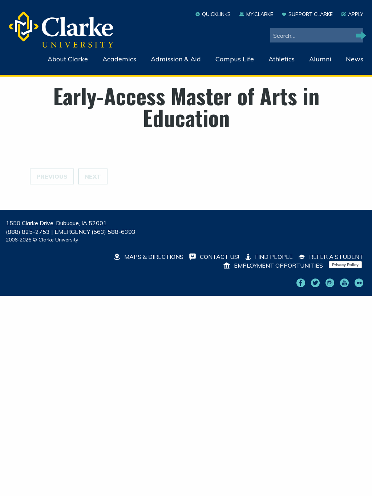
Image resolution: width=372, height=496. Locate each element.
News (354, 59)
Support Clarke (310, 14)
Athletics (281, 59)
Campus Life (234, 59)
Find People (273, 256)
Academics (119, 59)
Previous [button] (52, 176)
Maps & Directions (153, 256)
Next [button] (93, 176)
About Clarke (68, 59)
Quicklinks (216, 14)
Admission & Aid (176, 59)
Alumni (320, 59)
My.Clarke (259, 14)
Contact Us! (218, 256)
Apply (355, 14)
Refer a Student (335, 256)
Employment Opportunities (277, 265)
